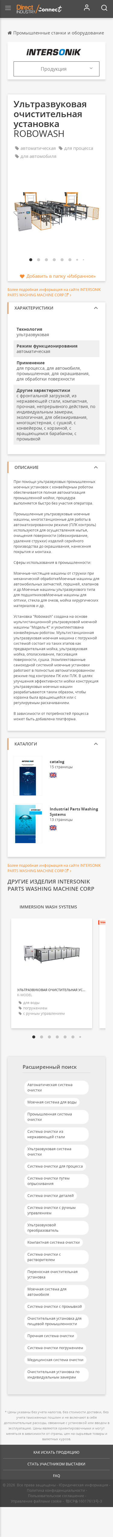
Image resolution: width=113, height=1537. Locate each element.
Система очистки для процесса (55, 1166)
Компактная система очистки (53, 1242)
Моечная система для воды (52, 1102)
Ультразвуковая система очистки (49, 1151)
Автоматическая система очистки (50, 1087)
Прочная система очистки (50, 1335)
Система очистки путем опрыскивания (48, 1181)
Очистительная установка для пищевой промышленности (54, 1321)
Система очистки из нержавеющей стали (46, 1134)
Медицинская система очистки (55, 1359)
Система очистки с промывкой (54, 1306)
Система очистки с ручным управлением (51, 1210)
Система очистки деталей (50, 1195)
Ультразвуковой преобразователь (42, 1227)
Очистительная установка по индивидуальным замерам (53, 1374)
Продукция (54, 69)
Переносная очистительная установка (52, 1274)
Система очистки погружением (55, 1347)
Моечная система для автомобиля (47, 1292)
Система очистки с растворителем (44, 1257)
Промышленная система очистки (49, 1117)
